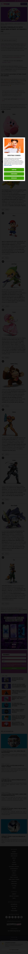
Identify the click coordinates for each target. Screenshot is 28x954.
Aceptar (14, 169)
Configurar (14, 174)
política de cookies (8, 165)
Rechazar (14, 178)
